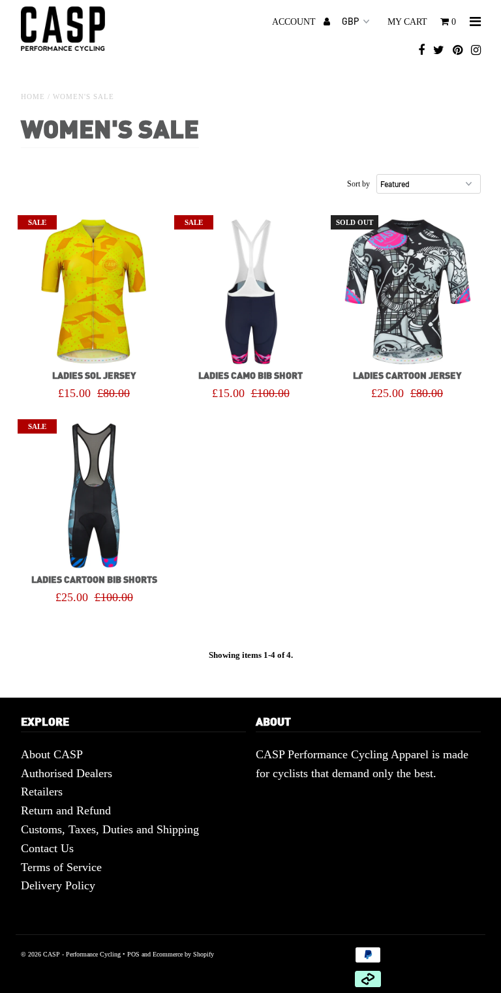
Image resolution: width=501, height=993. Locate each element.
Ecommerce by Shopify (183, 954)
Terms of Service (61, 867)
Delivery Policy (58, 885)
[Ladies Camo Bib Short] (250, 291)
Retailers (42, 791)
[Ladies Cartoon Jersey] (407, 291)
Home (33, 96)
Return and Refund (66, 810)
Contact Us (47, 848)
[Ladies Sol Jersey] (94, 291)
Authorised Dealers (66, 773)
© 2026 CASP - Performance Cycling (71, 954)
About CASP (52, 754)
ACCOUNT (295, 22)
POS (133, 954)
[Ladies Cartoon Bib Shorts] (94, 495)
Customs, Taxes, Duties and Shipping (110, 829)
